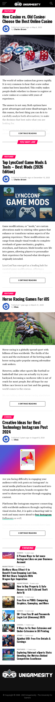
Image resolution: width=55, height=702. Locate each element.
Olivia (16, 307)
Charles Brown (20, 29)
